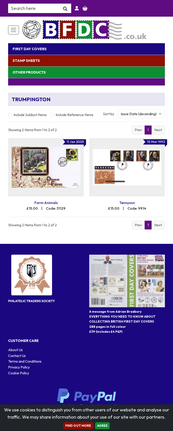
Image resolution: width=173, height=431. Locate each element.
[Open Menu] (13, 29)
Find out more (78, 426)
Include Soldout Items (30, 114)
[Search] (65, 8)
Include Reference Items (74, 114)
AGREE (102, 426)
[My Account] (77, 8)
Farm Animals (46, 202)
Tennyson (127, 202)
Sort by (108, 114)
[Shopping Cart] (85, 8)
